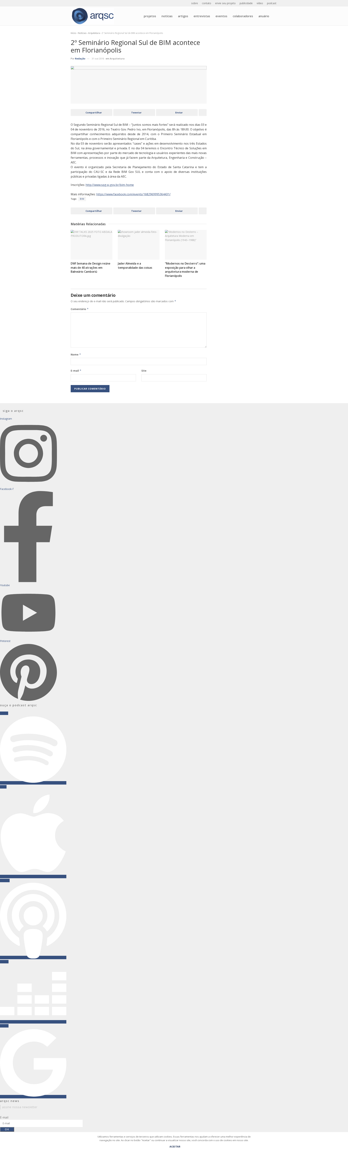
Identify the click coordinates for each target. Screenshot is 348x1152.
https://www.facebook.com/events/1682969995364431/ (133, 194)
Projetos (150, 16)
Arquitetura (94, 33)
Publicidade (246, 3)
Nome (76, 354)
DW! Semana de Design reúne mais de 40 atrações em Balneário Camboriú (90, 267)
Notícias (167, 16)
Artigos (183, 16)
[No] (343, 1144)
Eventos (221, 16)
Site (143, 370)
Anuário (263, 16)
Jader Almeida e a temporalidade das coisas (135, 265)
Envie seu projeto (225, 3)
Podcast (271, 3)
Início (73, 33)
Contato (206, 3)
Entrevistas (202, 16)
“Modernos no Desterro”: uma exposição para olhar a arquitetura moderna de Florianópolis (185, 269)
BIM (82, 198)
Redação (80, 58)
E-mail (76, 370)
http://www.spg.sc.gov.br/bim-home (110, 185)
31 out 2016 (98, 58)
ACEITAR (175, 1146)
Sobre (194, 3)
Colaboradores (243, 16)
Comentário (80, 309)
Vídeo (260, 3)
